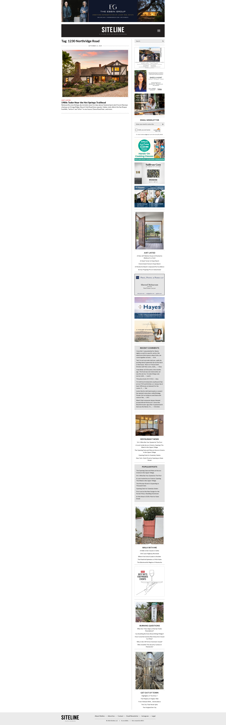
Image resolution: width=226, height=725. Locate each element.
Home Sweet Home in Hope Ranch (149, 264)
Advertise (111, 716)
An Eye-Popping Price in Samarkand (149, 269)
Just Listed (66, 100)
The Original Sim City (149, 707)
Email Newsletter (132, 716)
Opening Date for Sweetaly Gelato (149, 455)
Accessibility (125, 720)
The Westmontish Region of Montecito (149, 562)
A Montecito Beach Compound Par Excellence (149, 267)
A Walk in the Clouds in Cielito (149, 550)
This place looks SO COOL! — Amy (147, 379)
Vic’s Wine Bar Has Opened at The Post (149, 442)
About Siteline (100, 716)
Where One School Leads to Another (149, 556)
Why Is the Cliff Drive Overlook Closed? (149, 642)
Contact (120, 716)
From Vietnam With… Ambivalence (149, 701)
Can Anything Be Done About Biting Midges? (149, 634)
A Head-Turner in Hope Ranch (149, 261)
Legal (153, 716)
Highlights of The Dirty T (150, 696)
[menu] (158, 31)
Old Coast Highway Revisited (149, 553)
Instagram (145, 716)
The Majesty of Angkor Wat (149, 698)
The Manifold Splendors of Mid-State (150, 559)
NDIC (142, 720)
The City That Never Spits (149, 704)
